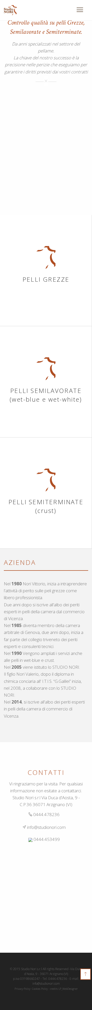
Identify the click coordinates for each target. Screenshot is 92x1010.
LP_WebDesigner (68, 989)
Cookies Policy (40, 989)
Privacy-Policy (22, 989)
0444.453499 (46, 839)
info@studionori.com (46, 827)
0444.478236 (46, 814)
